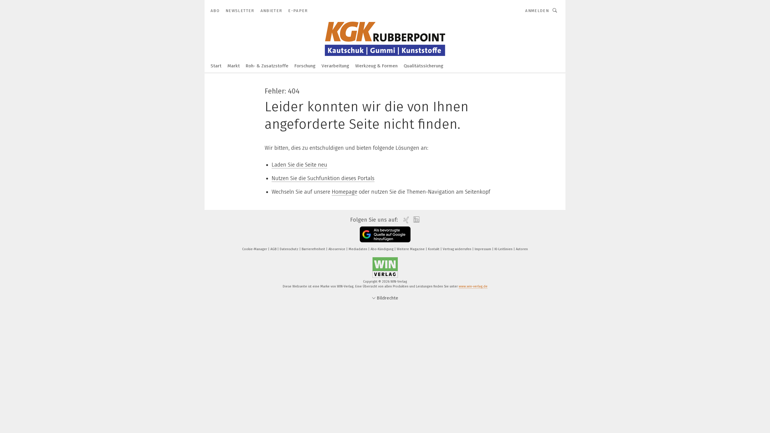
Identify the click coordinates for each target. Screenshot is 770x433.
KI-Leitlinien (503, 249)
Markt (233, 66)
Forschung (305, 66)
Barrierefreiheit (314, 249)
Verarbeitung (335, 66)
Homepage (344, 192)
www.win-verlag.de (473, 286)
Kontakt (434, 249)
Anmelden (537, 10)
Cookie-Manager (255, 249)
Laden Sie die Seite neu (299, 164)
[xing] (405, 220)
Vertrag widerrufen (457, 249)
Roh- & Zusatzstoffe (267, 66)
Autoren (522, 249)
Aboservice (337, 249)
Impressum (483, 249)
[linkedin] (415, 220)
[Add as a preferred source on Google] (385, 234)
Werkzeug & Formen (376, 66)
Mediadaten (358, 249)
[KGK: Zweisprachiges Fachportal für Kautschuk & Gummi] (216, 65)
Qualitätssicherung (423, 66)
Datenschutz (289, 249)
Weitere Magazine (411, 249)
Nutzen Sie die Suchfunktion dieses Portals (323, 178)
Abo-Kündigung (382, 249)
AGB (273, 249)
